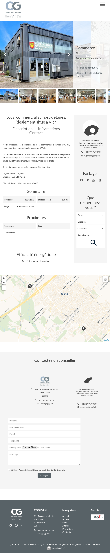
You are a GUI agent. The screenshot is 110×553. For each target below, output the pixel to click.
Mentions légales (38, 544)
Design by (58, 548)
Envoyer (44, 475)
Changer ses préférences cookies (85, 544)
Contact (36, 132)
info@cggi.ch (47, 403)
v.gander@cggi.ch (92, 155)
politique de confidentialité (42, 470)
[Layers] (105, 279)
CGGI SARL (41, 510)
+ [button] (4, 278)
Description (22, 128)
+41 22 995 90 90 (92, 152)
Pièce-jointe (15, 447)
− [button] (4, 282)
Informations (49, 128)
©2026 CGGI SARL (19, 544)
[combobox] (90, 215)
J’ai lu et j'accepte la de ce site (38, 470)
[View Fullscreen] (4, 288)
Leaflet (106, 340)
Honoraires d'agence (58, 544)
